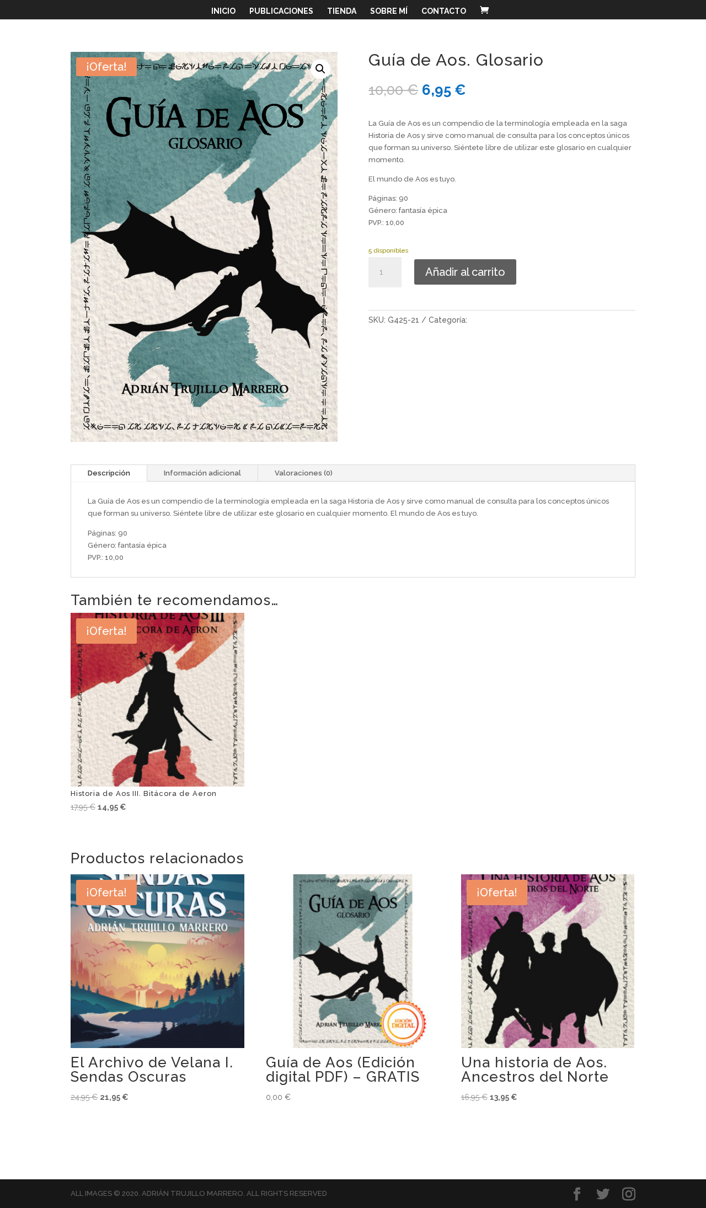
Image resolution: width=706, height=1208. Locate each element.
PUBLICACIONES (281, 11)
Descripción (109, 473)
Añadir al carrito (465, 272)
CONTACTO (443, 11)
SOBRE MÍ (389, 11)
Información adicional (202, 473)
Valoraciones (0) (304, 473)
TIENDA (341, 11)
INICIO (223, 11)
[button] (320, 69)
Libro (478, 320)
